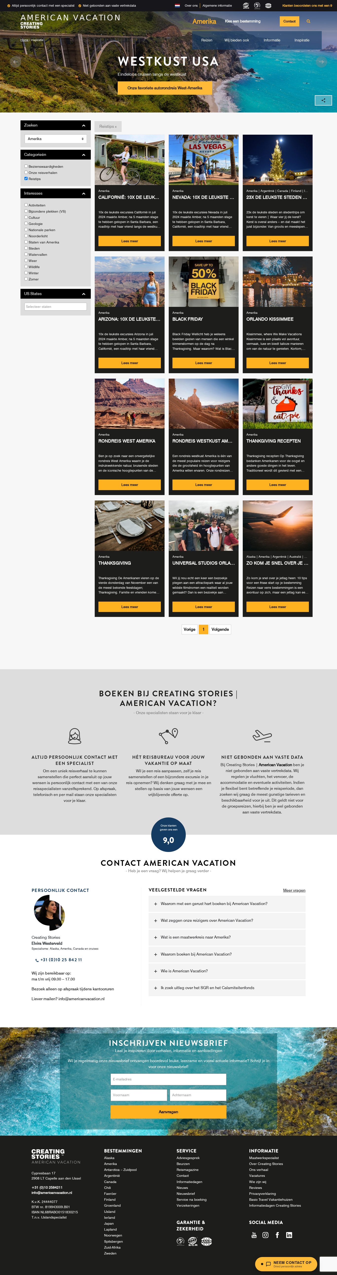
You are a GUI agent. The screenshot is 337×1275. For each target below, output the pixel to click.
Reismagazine (188, 1170)
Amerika (110, 1164)
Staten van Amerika (44, 242)
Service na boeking (191, 1199)
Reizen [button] (206, 40)
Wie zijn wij (257, 1182)
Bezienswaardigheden (46, 166)
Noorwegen (113, 1235)
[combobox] (55, 307)
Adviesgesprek (188, 1158)
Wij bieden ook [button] (237, 40)
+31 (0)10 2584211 (47, 1187)
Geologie (36, 224)
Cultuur (34, 218)
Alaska (109, 1158)
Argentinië (112, 1176)
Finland (109, 1199)
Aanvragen (168, 1111)
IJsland (109, 1212)
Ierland (109, 1218)
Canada (110, 1182)
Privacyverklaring (262, 1194)
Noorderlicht (38, 236)
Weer (33, 261)
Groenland (112, 1205)
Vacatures (257, 1176)
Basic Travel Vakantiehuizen (271, 1199)
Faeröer (110, 1194)
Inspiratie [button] (302, 40)
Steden (34, 248)
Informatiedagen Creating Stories (275, 1205)
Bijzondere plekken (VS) (47, 211)
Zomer (34, 279)
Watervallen (38, 255)
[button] (15, 62)
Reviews (255, 1188)
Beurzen (183, 1164)
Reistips (35, 179)
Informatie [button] (272, 40)
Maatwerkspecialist (264, 1158)
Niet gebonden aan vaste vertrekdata (109, 5)
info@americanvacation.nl (81, 998)
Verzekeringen (188, 1205)
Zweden (110, 1253)
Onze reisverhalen (43, 173)
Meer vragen (294, 890)
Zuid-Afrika (112, 1247)
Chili (107, 1188)
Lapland (110, 1229)
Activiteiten (37, 205)
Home (24, 40)
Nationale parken (42, 230)
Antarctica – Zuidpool (120, 1170)
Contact (289, 21)
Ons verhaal (258, 1170)
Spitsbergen (113, 1241)
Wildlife (34, 267)
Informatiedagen (189, 1182)
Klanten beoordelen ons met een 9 (307, 5)
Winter (34, 273)
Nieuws (182, 1188)
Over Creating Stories (266, 1164)
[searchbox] (46, 306)
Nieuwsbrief (186, 1194)
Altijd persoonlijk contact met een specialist (43, 5)
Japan (109, 1223)
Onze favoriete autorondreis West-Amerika (165, 88)
